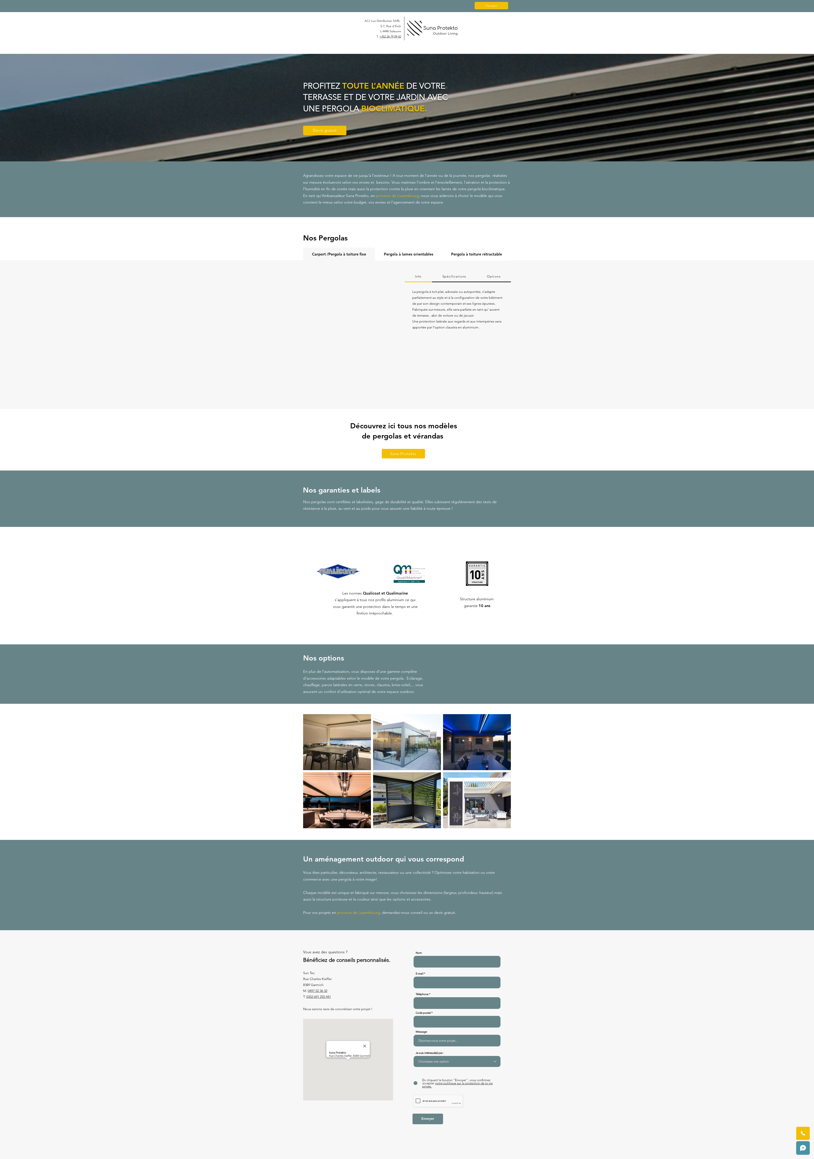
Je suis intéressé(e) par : (430, 1052)
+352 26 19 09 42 (390, 36)
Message (421, 1031)
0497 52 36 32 (317, 991)
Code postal (423, 1012)
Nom (419, 952)
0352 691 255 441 (318, 997)
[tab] (339, 254)
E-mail (419, 973)
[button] (350, 335)
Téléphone (422, 994)
